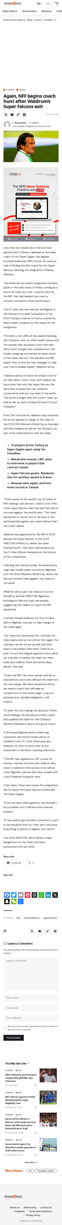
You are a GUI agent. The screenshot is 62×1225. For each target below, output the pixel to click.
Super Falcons (50, 918)
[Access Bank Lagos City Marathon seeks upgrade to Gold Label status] (48, 1145)
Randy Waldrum (31, 918)
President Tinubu (46, 1171)
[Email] (12, 114)
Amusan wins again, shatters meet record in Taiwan (29, 485)
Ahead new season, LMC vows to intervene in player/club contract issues (29, 463)
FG (30, 1171)
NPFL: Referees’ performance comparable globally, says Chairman (21, 1078)
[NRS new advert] (31, 204)
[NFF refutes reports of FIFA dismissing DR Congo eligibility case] (48, 1097)
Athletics (9, 1140)
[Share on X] (5, 114)
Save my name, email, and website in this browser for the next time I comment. (33, 1028)
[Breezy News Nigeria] (12, 3)
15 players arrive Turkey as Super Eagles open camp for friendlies (27, 449)
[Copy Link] (18, 114)
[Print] (24, 114)
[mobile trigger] (56, 3)
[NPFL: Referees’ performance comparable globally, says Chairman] (48, 1075)
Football (10, 90)
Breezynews (20, 122)
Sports (22, 90)
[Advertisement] (31, 55)
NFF (18, 918)
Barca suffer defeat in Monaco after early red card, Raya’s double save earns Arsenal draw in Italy (20, 1123)
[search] (32, 3)
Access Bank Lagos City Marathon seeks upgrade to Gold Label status (20, 1147)
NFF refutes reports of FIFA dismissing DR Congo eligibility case (20, 1100)
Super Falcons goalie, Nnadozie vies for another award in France (30, 475)
